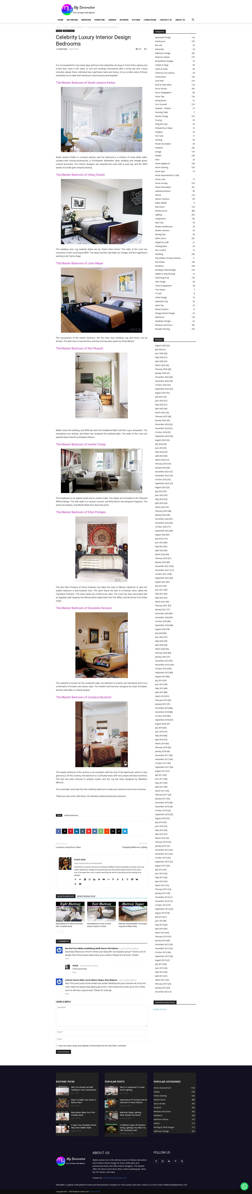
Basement (159, 49)
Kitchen (136, 20)
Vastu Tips (159, 305)
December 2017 (162, 755)
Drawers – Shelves (163, 108)
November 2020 (162, 617)
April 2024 (159, 456)
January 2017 (160, 798)
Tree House (160, 289)
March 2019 (160, 696)
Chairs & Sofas (161, 69)
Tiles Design (160, 281)
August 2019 (160, 676)
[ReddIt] (106, 831)
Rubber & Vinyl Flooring (165, 274)
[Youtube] (81, 884)
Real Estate (160, 262)
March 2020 (160, 649)
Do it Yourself (161, 104)
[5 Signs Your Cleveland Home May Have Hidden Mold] (62, 1128)
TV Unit (158, 293)
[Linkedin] (76, 831)
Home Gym (160, 171)
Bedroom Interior (77, 27)
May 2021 (159, 593)
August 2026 (160, 345)
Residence (159, 266)
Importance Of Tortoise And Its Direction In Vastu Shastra (133, 1101)
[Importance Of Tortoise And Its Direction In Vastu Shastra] (111, 1103)
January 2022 (160, 562)
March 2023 (160, 507)
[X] (64, 831)
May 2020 (159, 641)
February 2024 (161, 463)
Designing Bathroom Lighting (135, 847)
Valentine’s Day (161, 301)
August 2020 (160, 629)
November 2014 (162, 901)
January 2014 (160, 940)
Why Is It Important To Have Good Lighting (132, 1088)
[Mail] (100, 879)
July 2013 (159, 964)
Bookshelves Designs (164, 61)
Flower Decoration (163, 144)
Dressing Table (161, 112)
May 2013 (159, 972)
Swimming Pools (162, 277)
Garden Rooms (160, 1009)
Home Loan (160, 179)
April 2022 (159, 550)
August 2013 (160, 960)
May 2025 (159, 404)
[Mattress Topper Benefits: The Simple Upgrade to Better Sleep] (133, 911)
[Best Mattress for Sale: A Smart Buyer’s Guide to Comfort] (101, 911)
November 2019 (162, 664)
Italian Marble (161, 203)
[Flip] (88, 831)
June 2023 (159, 495)
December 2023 (162, 471)
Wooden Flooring (162, 329)
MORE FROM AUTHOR (86, 896)
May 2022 (159, 546)
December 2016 (162, 802)
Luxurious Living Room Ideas (68, 847)
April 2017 (159, 787)
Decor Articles (161, 88)
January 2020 (160, 657)
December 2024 (162, 424)
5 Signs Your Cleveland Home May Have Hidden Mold (83, 1126)
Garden (112, 20)
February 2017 (161, 794)
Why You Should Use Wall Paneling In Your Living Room (83, 1088)
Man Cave (159, 222)
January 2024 (160, 467)
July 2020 (159, 633)
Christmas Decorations (165, 73)
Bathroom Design (162, 53)
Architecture (160, 41)
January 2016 (160, 846)
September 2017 (162, 767)
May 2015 (159, 877)
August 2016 (160, 818)
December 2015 (162, 850)
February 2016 (161, 842)
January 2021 (160, 609)
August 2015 (160, 865)
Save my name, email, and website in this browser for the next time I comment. (92, 1046)
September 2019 (162, 672)
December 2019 (162, 660)
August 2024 (160, 440)
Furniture (99, 20)
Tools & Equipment (163, 285)
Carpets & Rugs (161, 65)
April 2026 (159, 361)
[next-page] (61, 931)
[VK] (94, 831)
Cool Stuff (159, 80)
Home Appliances (162, 163)
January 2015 (160, 893)
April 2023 (159, 503)
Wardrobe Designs (163, 321)
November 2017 (162, 759)
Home (60, 20)
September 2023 (162, 483)
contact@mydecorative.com (115, 1178)
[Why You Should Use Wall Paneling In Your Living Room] (62, 1090)
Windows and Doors (163, 325)
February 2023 (161, 511)
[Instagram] (90, 879)
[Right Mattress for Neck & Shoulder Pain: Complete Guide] (70, 911)
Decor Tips (159, 96)
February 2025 (161, 416)
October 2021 (161, 574)
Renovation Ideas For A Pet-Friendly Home (83, 1113)
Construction (160, 77)
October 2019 (161, 668)
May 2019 (159, 688)
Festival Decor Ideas (163, 128)
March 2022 (160, 554)
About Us (180, 20)
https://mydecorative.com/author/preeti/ (88, 863)
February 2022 (161, 558)
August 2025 (160, 393)
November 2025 (162, 381)
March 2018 (160, 743)
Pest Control (160, 250)
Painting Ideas (161, 246)
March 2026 (160, 365)
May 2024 (159, 452)
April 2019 (159, 692)
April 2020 (159, 645)
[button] (193, 20)
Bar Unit (158, 45)
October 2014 (161, 905)
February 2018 (161, 747)
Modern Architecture (164, 226)
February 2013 (161, 984)
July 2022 (159, 538)
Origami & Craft (162, 242)
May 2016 (159, 830)
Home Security (161, 183)
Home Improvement (163, 175)
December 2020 (162, 613)
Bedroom (86, 20)
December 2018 (162, 708)
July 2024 (159, 444)
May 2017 (159, 783)
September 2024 (162, 436)
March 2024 (160, 460)
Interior (124, 20)
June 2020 (159, 637)
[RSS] (119, 879)
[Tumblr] (82, 831)
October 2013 (161, 952)
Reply (67, 958)
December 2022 (162, 519)
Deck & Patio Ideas (163, 84)
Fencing (158, 120)
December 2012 (162, 991)
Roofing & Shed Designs (165, 270)
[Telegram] (125, 831)
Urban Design (161, 297)
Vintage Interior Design (165, 313)
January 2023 (160, 515)
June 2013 (159, 968)
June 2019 (159, 684)
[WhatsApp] (100, 831)
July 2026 (159, 349)
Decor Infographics (163, 92)
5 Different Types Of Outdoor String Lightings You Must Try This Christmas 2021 (133, 1127)
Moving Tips (160, 234)
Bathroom (72, 20)
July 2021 (159, 586)
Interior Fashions (162, 199)
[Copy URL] (119, 831)
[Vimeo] (133, 879)
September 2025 (162, 389)
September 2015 (162, 861)
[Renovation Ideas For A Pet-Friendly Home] (62, 1115)
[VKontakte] (138, 879)
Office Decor (160, 238)
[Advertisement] (148, 9)
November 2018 (162, 712)
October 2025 (161, 385)
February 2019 (161, 700)
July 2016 (159, 822)
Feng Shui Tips (161, 124)
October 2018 (161, 716)
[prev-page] (57, 931)
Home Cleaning (161, 167)
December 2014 (162, 897)
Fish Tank (159, 136)
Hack (157, 159)
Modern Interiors (162, 230)
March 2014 (160, 932)
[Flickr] (81, 879)
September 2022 (162, 530)
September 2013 (162, 956)
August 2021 (160, 582)
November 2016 (162, 806)
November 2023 (162, 475)
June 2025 (159, 400)
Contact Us (166, 20)
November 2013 (162, 948)
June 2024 (159, 448)
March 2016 (160, 838)
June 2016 (159, 826)
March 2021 (160, 601)
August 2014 (160, 913)
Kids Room (159, 207)
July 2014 (159, 917)
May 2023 (159, 499)
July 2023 (159, 491)
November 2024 (162, 428)
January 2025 (160, 420)
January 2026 (160, 373)
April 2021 (159, 597)
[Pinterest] (70, 831)
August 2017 (160, 771)
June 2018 (159, 731)
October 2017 (161, 763)
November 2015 (162, 854)
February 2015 (161, 889)
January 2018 (160, 751)
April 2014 (159, 928)
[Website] (76, 884)
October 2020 (161, 621)
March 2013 (160, 980)
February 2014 (161, 936)
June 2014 (159, 921)
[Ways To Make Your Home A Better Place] (62, 1103)
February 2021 (161, 605)
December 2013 (162, 944)
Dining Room (160, 100)
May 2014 (159, 924)
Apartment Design (163, 37)
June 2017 (159, 779)
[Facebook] (58, 831)
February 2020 (161, 653)
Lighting (158, 214)
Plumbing (159, 254)
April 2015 (159, 881)
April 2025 (159, 408)
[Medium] (105, 879)
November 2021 (162, 570)
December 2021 (162, 566)
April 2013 (159, 976)
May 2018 (159, 735)
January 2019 (160, 704)
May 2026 (159, 357)
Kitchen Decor (161, 210)
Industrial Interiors (162, 191)
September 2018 (162, 720)
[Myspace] (109, 879)
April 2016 (159, 834)
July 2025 (159, 396)
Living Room (150, 20)
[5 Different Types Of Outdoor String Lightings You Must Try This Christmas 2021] (111, 1128)
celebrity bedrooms (71, 815)
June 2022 (159, 542)
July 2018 (159, 727)
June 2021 (159, 590)
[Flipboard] (86, 879)
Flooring (158, 140)
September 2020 (162, 625)
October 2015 (161, 857)
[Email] (113, 831)
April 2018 (159, 739)
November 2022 (162, 523)
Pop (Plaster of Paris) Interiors (168, 258)
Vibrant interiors (162, 309)
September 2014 (162, 909)
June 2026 (159, 353)
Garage (158, 151)
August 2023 (160, 487)
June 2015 (159, 873)
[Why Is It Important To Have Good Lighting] (111, 1090)
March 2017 (160, 790)
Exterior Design (161, 116)
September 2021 (162, 578)
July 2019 (159, 680)
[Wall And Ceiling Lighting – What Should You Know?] (111, 1115)
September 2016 (162, 814)
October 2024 (161, 432)
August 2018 (160, 723)
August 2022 (160, 534)
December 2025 (162, 377)
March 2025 (160, 412)
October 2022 (161, 526)
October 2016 (161, 810)
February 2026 (161, 369)
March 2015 (160, 885)
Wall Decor (159, 317)
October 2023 (161, 479)
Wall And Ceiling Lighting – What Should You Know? (131, 1113)
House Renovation (163, 187)
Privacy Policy (95, 1191)
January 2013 (160, 987)
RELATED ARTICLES (65, 896)
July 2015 (159, 869)
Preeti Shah (62, 49)
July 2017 (159, 775)
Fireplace (159, 132)
